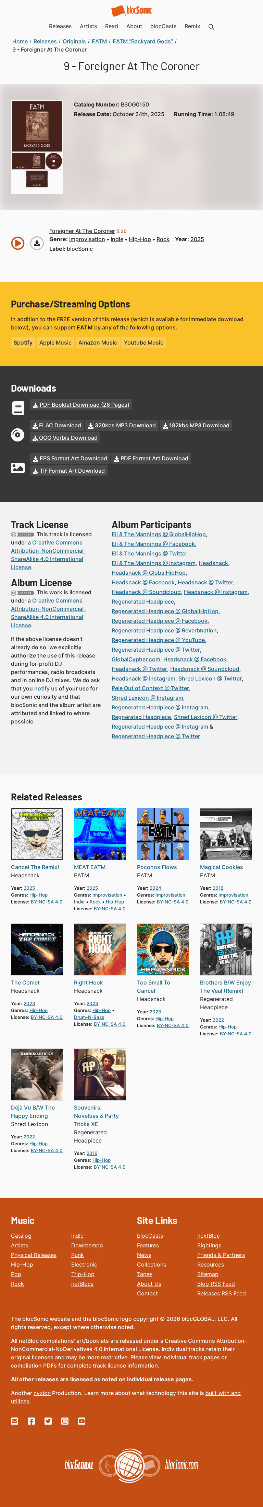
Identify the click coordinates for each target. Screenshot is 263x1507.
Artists (19, 1245)
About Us (149, 1283)
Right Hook (88, 982)
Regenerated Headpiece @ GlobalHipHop (165, 611)
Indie (77, 1235)
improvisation (87, 239)
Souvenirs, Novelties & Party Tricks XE (96, 1115)
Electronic (84, 1264)
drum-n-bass (89, 1017)
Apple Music (55, 342)
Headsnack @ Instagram (216, 591)
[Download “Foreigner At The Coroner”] (37, 243)
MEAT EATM (89, 867)
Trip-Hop (83, 1274)
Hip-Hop (22, 1264)
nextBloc (208, 1235)
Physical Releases (34, 1254)
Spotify (23, 342)
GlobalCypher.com (136, 659)
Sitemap (207, 1274)
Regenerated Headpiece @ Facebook (160, 620)
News (144, 1254)
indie (117, 239)
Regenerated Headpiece (143, 601)
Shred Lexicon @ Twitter (210, 678)
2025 (197, 239)
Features (148, 1245)
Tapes (144, 1274)
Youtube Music (143, 342)
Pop (16, 1274)
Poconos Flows (157, 867)
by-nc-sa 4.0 (47, 901)
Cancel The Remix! (35, 867)
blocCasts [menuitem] (163, 26)
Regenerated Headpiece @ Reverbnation (164, 630)
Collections (151, 1264)
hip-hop (140, 239)
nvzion (42, 1393)
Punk (77, 1254)
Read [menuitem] (111, 26)
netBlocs (82, 1283)
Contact (147, 1293)
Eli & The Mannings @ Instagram (154, 563)
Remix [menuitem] (192, 26)
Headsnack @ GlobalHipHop (149, 572)
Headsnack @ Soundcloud (146, 591)
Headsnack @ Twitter (205, 582)
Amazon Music (97, 342)
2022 (218, 1020)
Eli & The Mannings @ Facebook (153, 543)
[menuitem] (211, 26)
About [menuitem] (134, 26)
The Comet (25, 982)
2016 (92, 1153)
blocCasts (150, 1235)
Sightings (209, 1245)
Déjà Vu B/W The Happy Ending (33, 1111)
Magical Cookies (221, 867)
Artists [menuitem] (88, 26)
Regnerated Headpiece (141, 716)
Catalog (21, 1235)
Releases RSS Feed (221, 1293)
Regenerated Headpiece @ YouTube (158, 640)
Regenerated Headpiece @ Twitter (156, 649)
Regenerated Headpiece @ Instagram (160, 707)
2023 (29, 1003)
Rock (17, 1283)
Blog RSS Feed (216, 1283)
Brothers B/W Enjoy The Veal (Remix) (225, 986)
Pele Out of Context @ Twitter (150, 688)
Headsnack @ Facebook (143, 582)
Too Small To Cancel (153, 986)
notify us (46, 688)
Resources (210, 1264)
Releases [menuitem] (60, 26)
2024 (155, 888)
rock (163, 239)
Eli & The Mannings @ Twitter (149, 553)
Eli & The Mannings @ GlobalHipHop (159, 534)
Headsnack (213, 563)
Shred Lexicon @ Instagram (147, 697)
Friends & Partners (221, 1254)
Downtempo (87, 1245)
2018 (218, 888)
